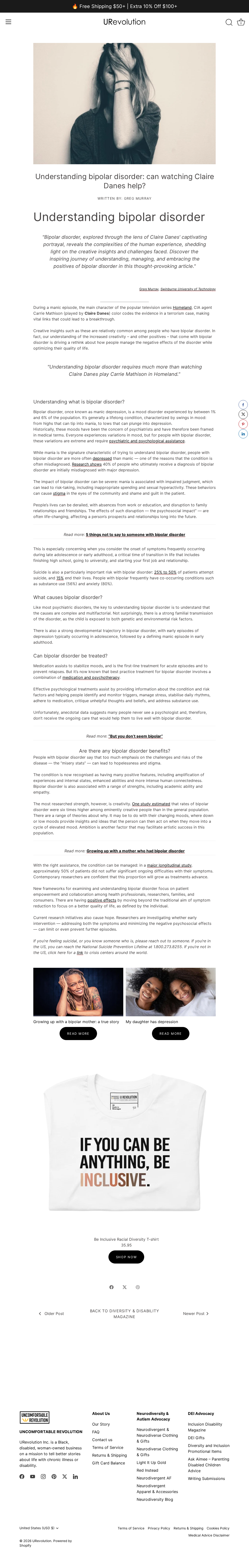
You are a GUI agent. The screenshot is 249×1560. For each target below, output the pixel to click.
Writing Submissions (206, 1478)
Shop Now (126, 1257)
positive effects (102, 900)
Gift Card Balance (108, 1463)
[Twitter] (64, 1476)
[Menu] (8, 21)
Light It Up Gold (151, 1462)
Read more (78, 1033)
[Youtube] (32, 1476)
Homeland (182, 307)
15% (60, 577)
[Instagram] (43, 1476)
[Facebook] (21, 1476)
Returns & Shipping (109, 1455)
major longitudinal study (169, 865)
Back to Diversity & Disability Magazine (124, 1313)
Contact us (102, 1439)
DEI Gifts (196, 1437)
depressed (102, 458)
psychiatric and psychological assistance (147, 440)
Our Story (101, 1424)
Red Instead (147, 1470)
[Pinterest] (54, 1476)
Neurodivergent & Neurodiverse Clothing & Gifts (157, 1435)
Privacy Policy (159, 1528)
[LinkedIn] (75, 1476)
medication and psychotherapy (90, 677)
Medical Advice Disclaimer (209, 1535)
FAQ (95, 1431)
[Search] (229, 22)
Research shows (87, 464)
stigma (59, 493)
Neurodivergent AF (154, 1478)
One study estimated (151, 803)
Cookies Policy (218, 1528)
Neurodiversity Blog (155, 1499)
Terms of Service (107, 1447)
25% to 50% (165, 572)
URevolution (41, 1541)
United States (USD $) (36, 1528)
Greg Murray (149, 289)
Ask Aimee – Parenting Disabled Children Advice (208, 1465)
